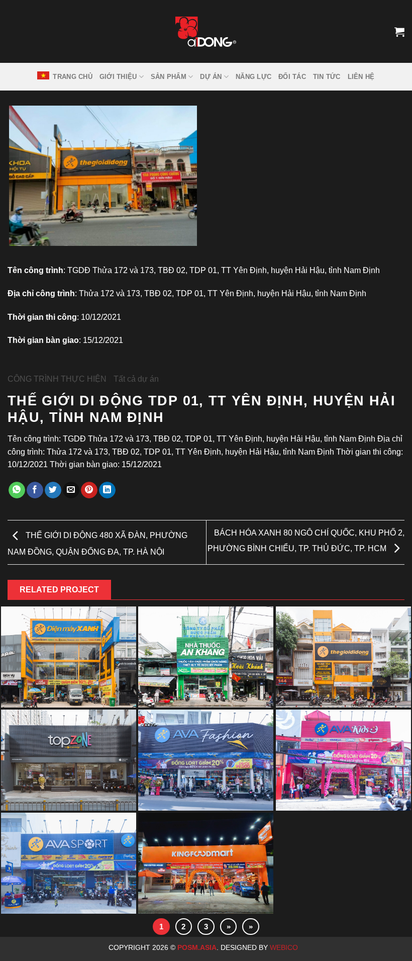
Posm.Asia (197, 947)
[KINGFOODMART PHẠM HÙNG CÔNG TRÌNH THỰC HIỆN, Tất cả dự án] (205, 864)
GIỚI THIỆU (118, 76)
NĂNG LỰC (253, 76)
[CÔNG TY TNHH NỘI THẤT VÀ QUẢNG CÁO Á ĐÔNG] (206, 32)
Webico (285, 947)
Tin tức (327, 76)
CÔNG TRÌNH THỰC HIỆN (57, 379)
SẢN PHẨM (168, 76)
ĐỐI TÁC (292, 76)
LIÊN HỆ (361, 76)
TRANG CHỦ (72, 76)
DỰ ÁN (211, 76)
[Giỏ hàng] (399, 32)
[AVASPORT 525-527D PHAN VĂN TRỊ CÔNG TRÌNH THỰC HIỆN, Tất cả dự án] (68, 864)
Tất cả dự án (136, 379)
